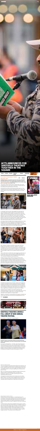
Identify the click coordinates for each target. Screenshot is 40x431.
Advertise (27, 173)
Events (10, 173)
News (2, 173)
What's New (3, 178)
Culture (6, 173)
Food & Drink (15, 174)
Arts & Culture (3, 318)
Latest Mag (32, 174)
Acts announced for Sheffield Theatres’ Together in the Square (14, 166)
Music (21, 173)
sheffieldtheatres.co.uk (20, 295)
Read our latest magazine (20, 429)
